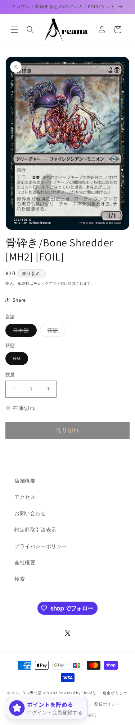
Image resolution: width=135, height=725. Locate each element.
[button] (14, 30)
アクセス (24, 497)
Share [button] (19, 300)
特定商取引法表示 (35, 529)
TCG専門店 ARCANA (40, 692)
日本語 (23, 332)
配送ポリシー (107, 704)
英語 (55, 332)
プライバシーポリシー (40, 546)
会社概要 (24, 562)
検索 (19, 579)
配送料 (24, 283)
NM (19, 360)
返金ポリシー (115, 692)
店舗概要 (24, 481)
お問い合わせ (30, 513)
